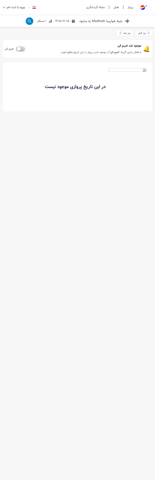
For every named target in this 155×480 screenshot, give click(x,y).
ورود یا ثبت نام (16, 7)
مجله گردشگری (95, 7)
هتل (116, 7)
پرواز (130, 7)
